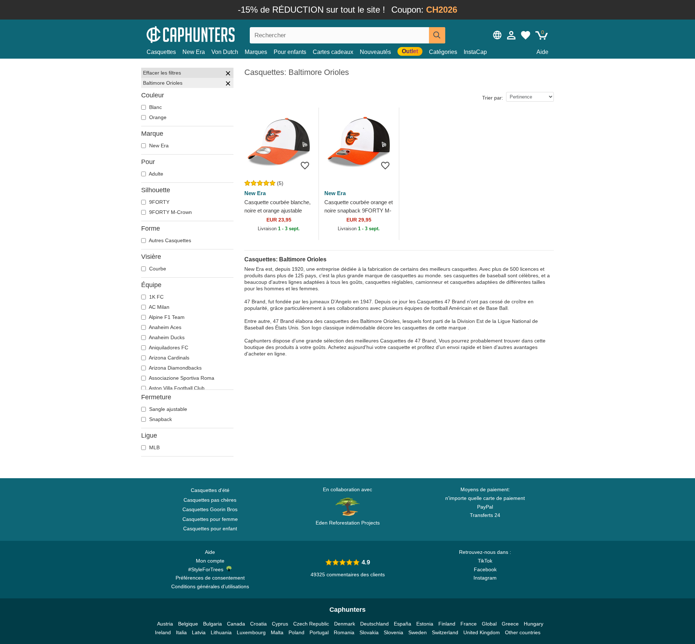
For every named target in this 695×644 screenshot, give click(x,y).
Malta (277, 632)
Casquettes (161, 52)
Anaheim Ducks (166, 337)
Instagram (485, 578)
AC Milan (158, 307)
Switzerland (445, 632)
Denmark (344, 624)
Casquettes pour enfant (210, 528)
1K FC (156, 297)
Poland (296, 632)
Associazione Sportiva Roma (181, 378)
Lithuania (221, 632)
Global (489, 624)
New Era (193, 52)
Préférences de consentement (210, 578)
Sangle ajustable (167, 409)
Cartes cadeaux (333, 52)
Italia (181, 632)
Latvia (199, 632)
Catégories (443, 52)
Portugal (319, 632)
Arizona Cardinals (168, 358)
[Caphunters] (210, 34)
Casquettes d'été (210, 490)
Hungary (533, 624)
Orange (157, 117)
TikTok (485, 561)
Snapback (160, 419)
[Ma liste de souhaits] (525, 35)
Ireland (163, 632)
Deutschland (374, 624)
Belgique (188, 624)
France (468, 624)
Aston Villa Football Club (176, 388)
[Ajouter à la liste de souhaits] (305, 165)
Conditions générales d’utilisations (210, 586)
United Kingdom (481, 632)
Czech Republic (311, 624)
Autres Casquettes (169, 240)
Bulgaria (212, 624)
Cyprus (280, 624)
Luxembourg (251, 632)
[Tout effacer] (228, 74)
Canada (236, 624)
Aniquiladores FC (168, 347)
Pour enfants (290, 52)
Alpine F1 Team (166, 317)
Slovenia (393, 632)
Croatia (258, 624)
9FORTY (158, 202)
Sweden (417, 632)
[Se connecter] (511, 35)
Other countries (522, 632)
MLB (154, 447)
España (402, 624)
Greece (510, 624)
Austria (165, 624)
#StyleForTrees (207, 569)
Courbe (157, 269)
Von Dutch (224, 52)
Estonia (424, 624)
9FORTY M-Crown (170, 212)
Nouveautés (375, 52)
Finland (446, 624)
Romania (344, 632)
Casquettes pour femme (210, 519)
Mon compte (210, 561)
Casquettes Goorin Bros (209, 509)
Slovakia (369, 632)
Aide (542, 52)
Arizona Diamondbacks (175, 368)
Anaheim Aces (164, 327)
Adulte (155, 174)
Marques (256, 52)
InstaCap (475, 52)
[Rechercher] (437, 35)
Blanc (155, 107)
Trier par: (492, 98)
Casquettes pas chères (210, 500)
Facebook (485, 569)
